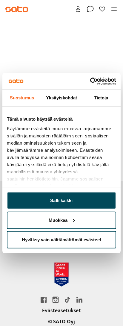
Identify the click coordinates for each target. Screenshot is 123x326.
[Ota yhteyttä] (90, 9)
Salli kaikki (61, 200)
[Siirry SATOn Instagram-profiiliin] (55, 299)
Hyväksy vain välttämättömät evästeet (61, 239)
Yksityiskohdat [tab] (61, 97)
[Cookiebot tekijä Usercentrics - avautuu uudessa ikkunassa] (90, 81)
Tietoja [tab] (101, 97)
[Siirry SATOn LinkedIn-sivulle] (79, 299)
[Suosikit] (102, 9)
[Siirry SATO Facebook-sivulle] (43, 299)
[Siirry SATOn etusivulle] (16, 9)
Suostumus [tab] (22, 97)
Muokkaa (58, 219)
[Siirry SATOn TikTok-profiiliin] (67, 299)
